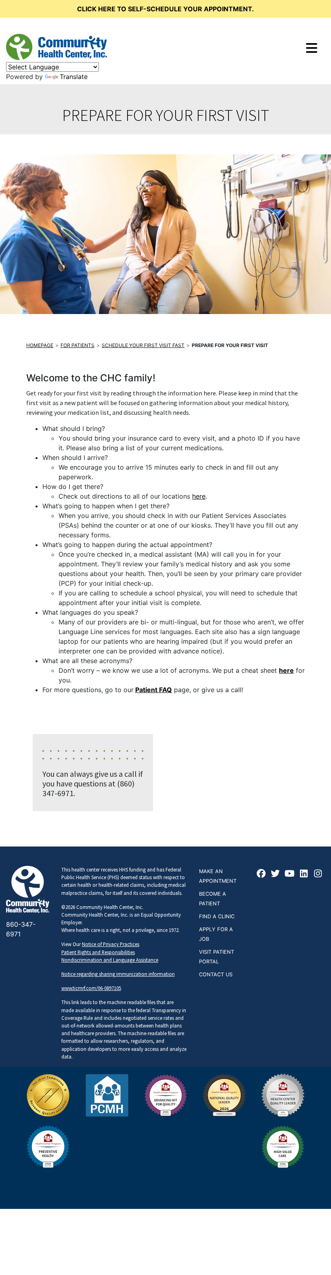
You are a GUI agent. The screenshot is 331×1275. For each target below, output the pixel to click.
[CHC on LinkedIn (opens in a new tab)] (304, 874)
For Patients (77, 345)
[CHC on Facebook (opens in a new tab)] (261, 874)
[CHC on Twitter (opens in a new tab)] (275, 874)
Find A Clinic (217, 916)
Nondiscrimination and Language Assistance (109, 960)
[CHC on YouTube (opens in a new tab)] (289, 874)
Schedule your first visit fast (143, 345)
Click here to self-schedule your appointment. (165, 9)
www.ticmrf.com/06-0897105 (91, 988)
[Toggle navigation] (311, 48)
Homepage (39, 345)
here (198, 496)
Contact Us (216, 974)
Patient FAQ (153, 690)
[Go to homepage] (56, 47)
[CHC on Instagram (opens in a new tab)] (318, 874)
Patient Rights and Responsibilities (98, 952)
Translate (74, 77)
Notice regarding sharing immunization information (118, 974)
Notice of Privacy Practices (110, 944)
